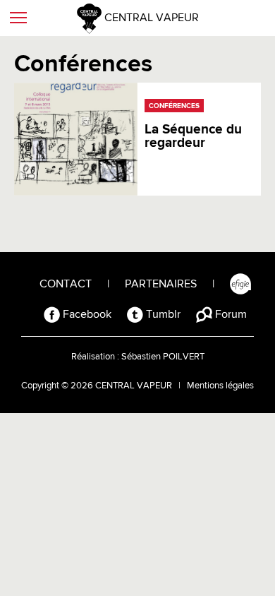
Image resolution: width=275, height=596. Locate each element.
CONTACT (65, 284)
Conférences (174, 105)
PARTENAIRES (161, 284)
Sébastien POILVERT (162, 357)
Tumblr (162, 315)
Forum (229, 315)
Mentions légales (220, 386)
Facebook (85, 315)
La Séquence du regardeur (193, 136)
